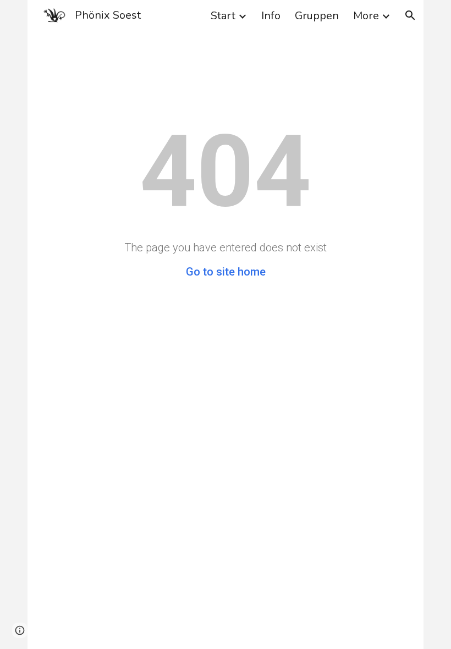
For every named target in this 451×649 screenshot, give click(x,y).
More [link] (366, 15)
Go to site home (226, 271)
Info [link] (270, 15)
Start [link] (223, 15)
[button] (410, 15)
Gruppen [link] (317, 15)
